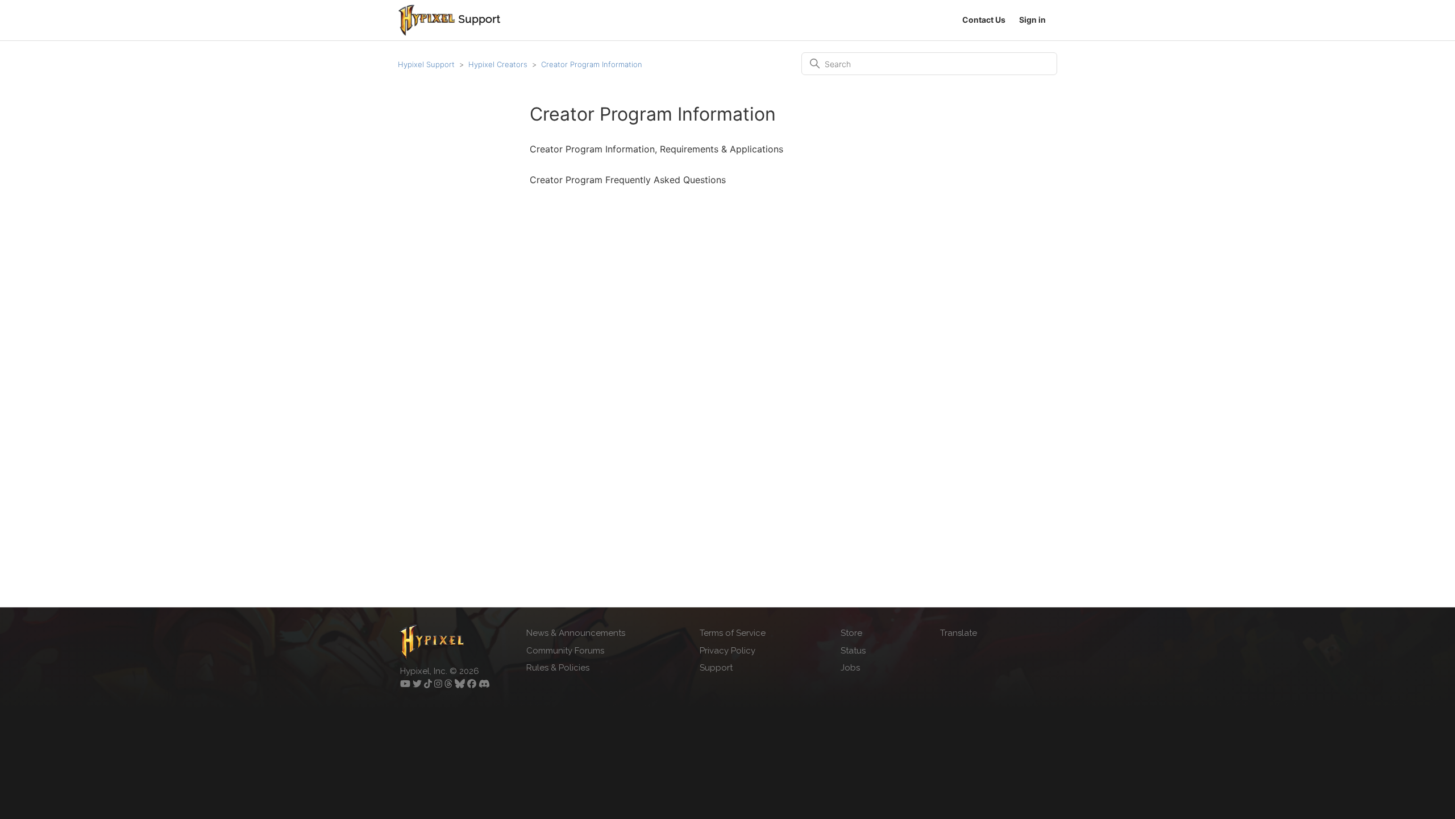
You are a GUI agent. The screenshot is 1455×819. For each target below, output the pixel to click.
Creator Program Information (591, 64)
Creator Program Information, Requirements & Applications (656, 149)
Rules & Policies (557, 668)
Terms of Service (733, 633)
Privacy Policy (727, 651)
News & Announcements (575, 633)
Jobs (850, 668)
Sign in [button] (1032, 19)
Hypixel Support (426, 64)
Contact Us (983, 19)
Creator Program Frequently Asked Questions (628, 179)
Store (851, 633)
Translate (958, 633)
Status (853, 651)
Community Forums (565, 651)
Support (716, 668)
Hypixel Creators (497, 64)
